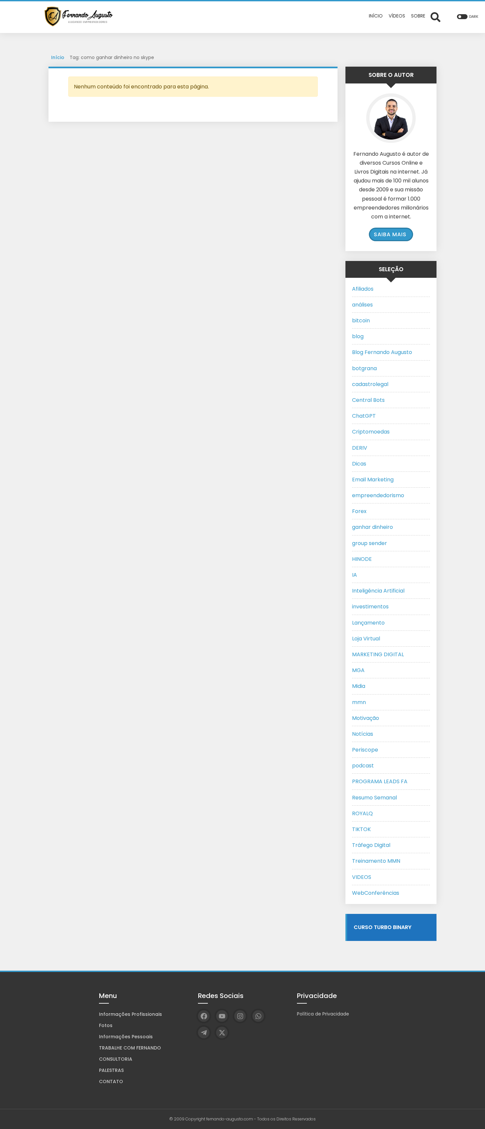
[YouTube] (222, 1016)
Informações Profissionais (130, 1014)
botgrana (364, 368)
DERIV (359, 448)
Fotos (106, 1025)
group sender (369, 543)
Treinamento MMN (376, 861)
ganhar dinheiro (372, 527)
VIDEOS (361, 877)
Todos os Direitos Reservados (286, 1119)
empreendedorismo (378, 495)
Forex (359, 511)
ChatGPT (364, 416)
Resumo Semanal (374, 797)
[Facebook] (204, 1016)
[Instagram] (240, 1016)
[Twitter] (222, 1032)
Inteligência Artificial (378, 591)
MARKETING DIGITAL (378, 654)
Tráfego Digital (371, 845)
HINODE (362, 559)
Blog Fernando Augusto (382, 352)
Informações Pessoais (126, 1036)
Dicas (359, 464)
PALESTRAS (111, 1070)
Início (57, 57)
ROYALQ (362, 813)
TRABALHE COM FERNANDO (130, 1048)
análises (362, 304)
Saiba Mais (390, 234)
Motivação (365, 718)
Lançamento (368, 623)
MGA (358, 670)
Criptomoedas (371, 431)
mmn (359, 702)
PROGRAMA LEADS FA (379, 781)
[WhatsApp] (258, 1016)
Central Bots (368, 400)
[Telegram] (204, 1032)
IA (354, 575)
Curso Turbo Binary (382, 927)
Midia (358, 686)
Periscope (365, 750)
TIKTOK (361, 829)
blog (358, 336)
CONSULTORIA (115, 1059)
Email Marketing (373, 479)
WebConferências (375, 893)
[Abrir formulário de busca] (435, 17)
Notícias (362, 734)
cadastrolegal (370, 384)
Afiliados (362, 289)
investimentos (370, 606)
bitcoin (361, 320)
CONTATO (111, 1081)
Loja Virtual (366, 638)
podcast (363, 765)
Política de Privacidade (323, 1014)
